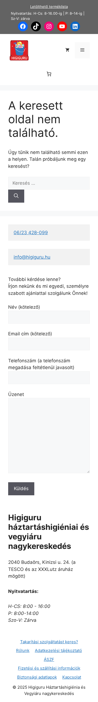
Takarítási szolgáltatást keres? (49, 641)
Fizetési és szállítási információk (49, 668)
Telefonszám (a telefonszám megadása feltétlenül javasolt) (41, 364)
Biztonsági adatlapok (37, 677)
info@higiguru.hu (32, 257)
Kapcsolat (71, 677)
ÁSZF (49, 659)
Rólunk (22, 650)
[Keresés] (16, 196)
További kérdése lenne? (34, 279)
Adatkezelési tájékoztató (58, 650)
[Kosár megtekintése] (67, 50)
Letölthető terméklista (49, 6)
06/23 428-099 (31, 232)
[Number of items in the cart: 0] (49, 74)
